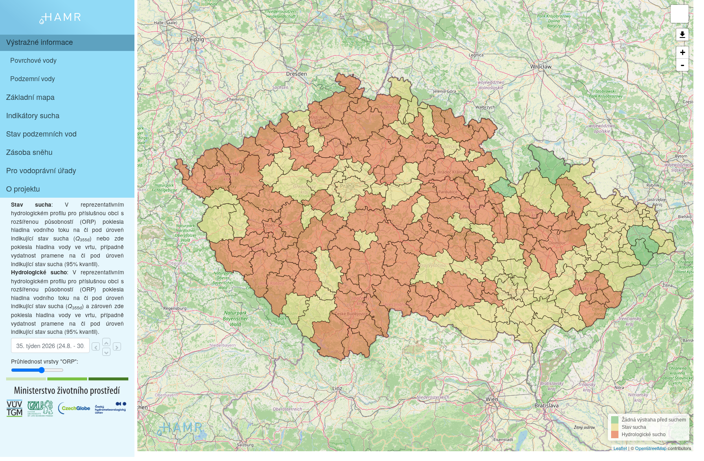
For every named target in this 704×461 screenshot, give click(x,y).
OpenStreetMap (651, 448)
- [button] (682, 65)
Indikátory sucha (32, 115)
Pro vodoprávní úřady (41, 170)
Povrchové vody (33, 60)
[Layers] (680, 14)
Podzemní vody (32, 78)
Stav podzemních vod (41, 133)
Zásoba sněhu (29, 151)
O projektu (23, 188)
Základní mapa (30, 96)
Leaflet (620, 448)
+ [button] (682, 52)
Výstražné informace (39, 41)
